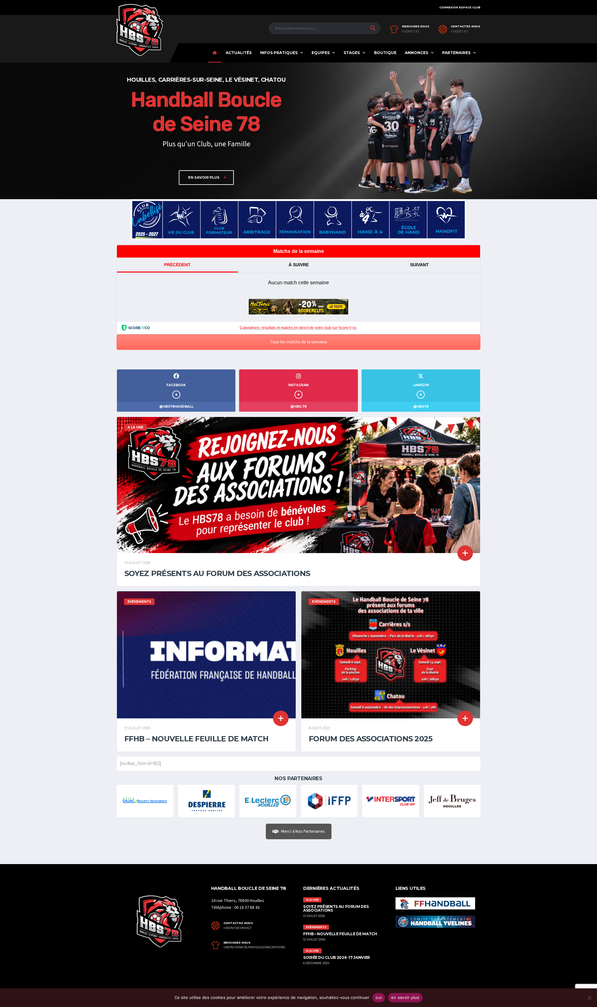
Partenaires (456, 52)
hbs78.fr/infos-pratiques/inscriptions (254, 947)
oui (379, 997)
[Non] (589, 998)
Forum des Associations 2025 (371, 738)
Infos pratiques (279, 52)
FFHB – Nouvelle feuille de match (196, 738)
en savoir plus (405, 997)
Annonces (416, 52)
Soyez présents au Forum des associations (217, 573)
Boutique (385, 52)
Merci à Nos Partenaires (303, 831)
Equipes (321, 52)
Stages (352, 52)
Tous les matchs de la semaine (298, 342)
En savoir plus (204, 177)
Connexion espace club (459, 7)
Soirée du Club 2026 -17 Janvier (336, 957)
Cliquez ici (410, 31)
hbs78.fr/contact (238, 928)
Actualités (239, 52)
